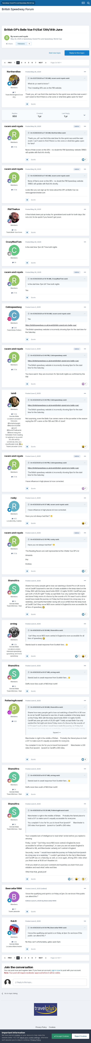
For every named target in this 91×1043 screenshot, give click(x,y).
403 (15, 519)
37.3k (15, 147)
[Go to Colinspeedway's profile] (14, 315)
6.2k (15, 644)
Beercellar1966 (14, 888)
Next (41, 63)
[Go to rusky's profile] (14, 506)
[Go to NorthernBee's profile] (14, 80)
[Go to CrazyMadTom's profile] (14, 250)
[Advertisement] (45, 19)
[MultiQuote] (27, 104)
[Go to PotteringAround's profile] (14, 709)
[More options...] (85, 71)
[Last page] (46, 62)
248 (15, 328)
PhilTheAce (14, 209)
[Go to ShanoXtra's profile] (14, 589)
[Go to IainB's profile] (14, 401)
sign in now (56, 970)
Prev (10, 63)
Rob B (14, 921)
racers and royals (20, 36)
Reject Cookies (80, 1036)
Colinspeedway (14, 307)
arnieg (13, 623)
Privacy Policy (41, 1027)
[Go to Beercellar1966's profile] (14, 896)
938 (15, 721)
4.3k (15, 942)
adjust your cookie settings (30, 1037)
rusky (14, 498)
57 (15, 909)
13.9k (15, 414)
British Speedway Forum (18, 9)
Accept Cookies (62, 1036)
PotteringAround (14, 700)
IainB (13, 393)
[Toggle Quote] (29, 78)
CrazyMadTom (14, 242)
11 (15, 92)
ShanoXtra (13, 580)
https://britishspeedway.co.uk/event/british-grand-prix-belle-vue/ (50, 325)
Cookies (52, 1027)
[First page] (5, 62)
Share (10, 44)
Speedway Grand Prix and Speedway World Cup (42, 39)
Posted (33, 72)
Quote (33, 104)
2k (15, 601)
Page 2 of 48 (55, 63)
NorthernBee (13, 71)
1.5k (14, 230)
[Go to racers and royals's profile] (6, 37)
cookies (17, 1035)
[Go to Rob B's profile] (14, 929)
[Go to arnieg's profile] (14, 632)
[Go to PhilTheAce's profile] (14, 217)
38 (15, 262)
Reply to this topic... (24, 982)
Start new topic (55, 53)
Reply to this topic (76, 53)
